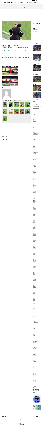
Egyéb (33, 127)
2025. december (34, 208)
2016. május (34, 299)
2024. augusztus (34, 219)
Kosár (31, 0)
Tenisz (33, 193)
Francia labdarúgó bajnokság (35, 133)
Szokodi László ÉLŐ (34, 190)
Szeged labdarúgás (34, 184)
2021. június (34, 252)
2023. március (34, 234)
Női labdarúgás (34, 166)
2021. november (34, 248)
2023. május (34, 232)
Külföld (34, 145)
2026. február (34, 206)
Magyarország (34, 159)
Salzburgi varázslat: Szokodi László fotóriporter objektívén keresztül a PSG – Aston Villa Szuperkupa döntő (37, 102)
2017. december (34, 286)
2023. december (34, 226)
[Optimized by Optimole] (1, 424)
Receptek (34, 177)
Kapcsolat (33, 0)
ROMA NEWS (34, 178)
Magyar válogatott (34, 346)
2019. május (34, 274)
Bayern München (34, 307)
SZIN (33, 186)
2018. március (34, 285)
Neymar (34, 165)
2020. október (34, 259)
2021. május (34, 253)
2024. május (34, 222)
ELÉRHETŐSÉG (30, 2)
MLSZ (33, 160)
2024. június (34, 221)
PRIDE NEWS (34, 173)
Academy (34, 114)
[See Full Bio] (4, 98)
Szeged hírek (34, 372)
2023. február (34, 235)
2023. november (34, 227)
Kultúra (34, 146)
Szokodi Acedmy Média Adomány (37, 2)
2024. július (34, 220)
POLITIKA (34, 171)
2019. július (34, 272)
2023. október (34, 228)
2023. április (34, 233)
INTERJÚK (34, 139)
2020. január (34, 267)
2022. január (34, 246)
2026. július (34, 202)
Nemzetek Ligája (34, 164)
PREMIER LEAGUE (34, 172)
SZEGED (16, 2)
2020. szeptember (34, 260)
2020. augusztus (34, 261)
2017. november (34, 287)
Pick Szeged (34, 359)
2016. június (34, 298)
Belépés (28, 0)
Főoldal (13, 2)
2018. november (34, 278)
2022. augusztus (34, 240)
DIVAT (33, 126)
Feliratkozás (37, 416)
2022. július (34, 241)
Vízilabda (34, 198)
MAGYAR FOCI (34, 153)
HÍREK (27, 2)
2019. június (34, 273)
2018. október (34, 279)
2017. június (34, 291)
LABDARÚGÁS (19, 2)
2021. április (34, 254)
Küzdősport (34, 147)
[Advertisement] (21, 15)
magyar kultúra (34, 154)
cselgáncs (34, 125)
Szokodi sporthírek (34, 191)
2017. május (34, 292)
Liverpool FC (34, 151)
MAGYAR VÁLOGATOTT (35, 158)
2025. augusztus (34, 209)
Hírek (33, 138)
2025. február (34, 214)
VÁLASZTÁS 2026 (34, 197)
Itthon (33, 140)
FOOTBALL (34, 132)
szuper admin (34, 390)
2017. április (34, 293)
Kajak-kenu (34, 141)
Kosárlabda (34, 333)
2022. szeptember (34, 239)
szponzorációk (34, 192)
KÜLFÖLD (25, 2)
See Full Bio (3, 98)
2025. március (34, 213)
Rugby (33, 179)
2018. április (34, 284)
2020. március (34, 265)
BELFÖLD (22, 2)
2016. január (34, 300)
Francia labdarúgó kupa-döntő (35, 134)
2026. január (34, 207)
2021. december (34, 247)
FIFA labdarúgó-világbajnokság (35, 320)
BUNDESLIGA (34, 121)
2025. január (34, 215)
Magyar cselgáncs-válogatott (35, 152)
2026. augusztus (34, 201)
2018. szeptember (34, 280)
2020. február (34, 266)
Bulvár (33, 120)
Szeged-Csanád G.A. (34, 185)
